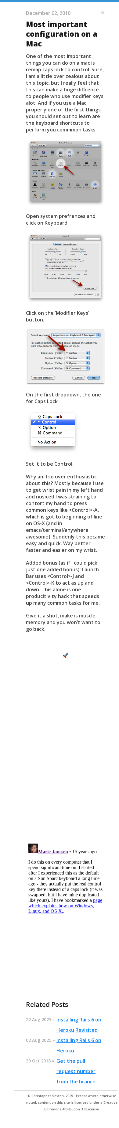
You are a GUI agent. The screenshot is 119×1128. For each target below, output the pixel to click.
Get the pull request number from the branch (76, 1071)
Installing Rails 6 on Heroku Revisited (78, 1024)
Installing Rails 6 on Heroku (78, 1045)
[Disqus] (65, 760)
